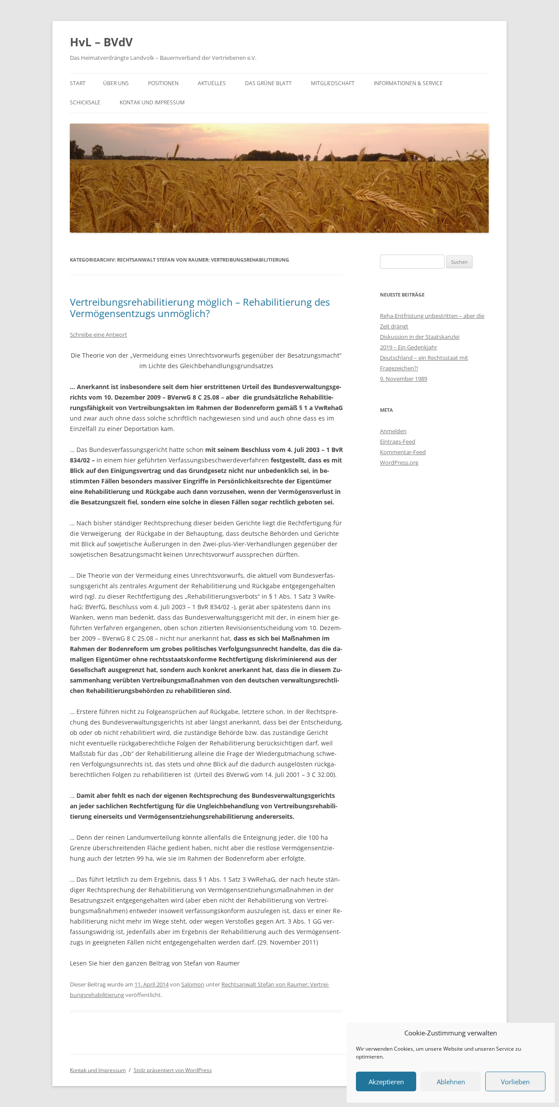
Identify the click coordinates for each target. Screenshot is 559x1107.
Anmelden (393, 431)
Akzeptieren (386, 1081)
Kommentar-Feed (403, 452)
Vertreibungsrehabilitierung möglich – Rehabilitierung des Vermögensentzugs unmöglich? (200, 307)
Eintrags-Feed (397, 441)
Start (78, 83)
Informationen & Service (408, 83)
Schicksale (85, 102)
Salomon (192, 984)
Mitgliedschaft (333, 83)
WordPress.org (399, 462)
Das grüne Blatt (268, 83)
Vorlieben (515, 1081)
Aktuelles (212, 83)
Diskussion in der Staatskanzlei (419, 337)
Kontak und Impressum (152, 102)
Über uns (116, 83)
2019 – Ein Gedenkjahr (408, 347)
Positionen (163, 83)
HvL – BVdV (101, 42)
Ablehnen (451, 1081)
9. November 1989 (403, 379)
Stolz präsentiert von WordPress (173, 1070)
